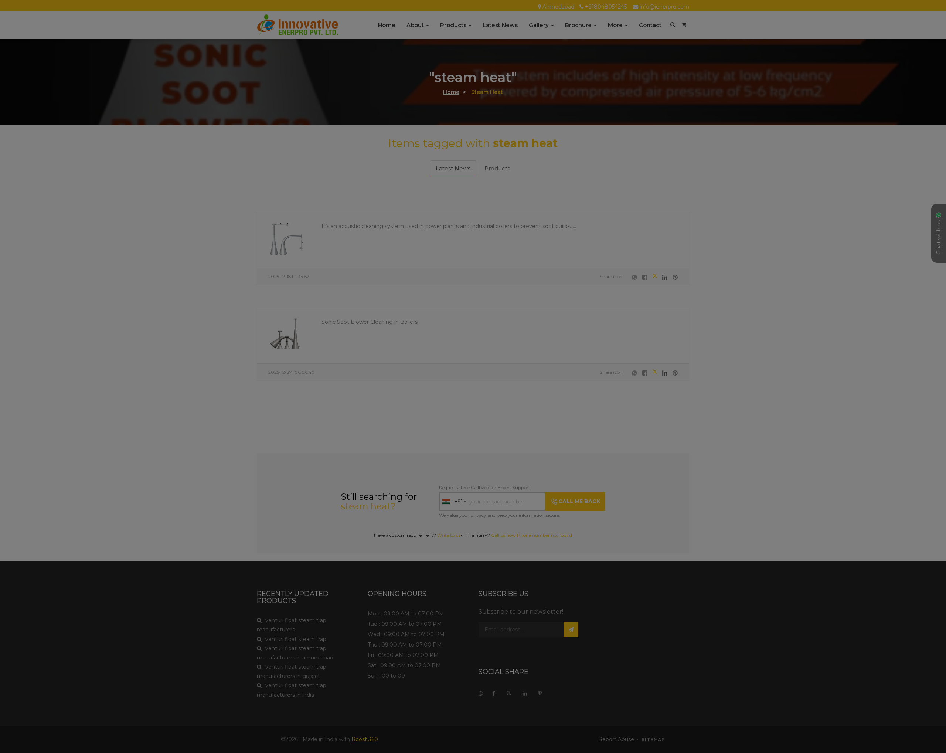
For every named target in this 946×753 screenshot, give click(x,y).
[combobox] (406, 375)
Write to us (486, 405)
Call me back (528, 374)
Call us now (459, 415)
